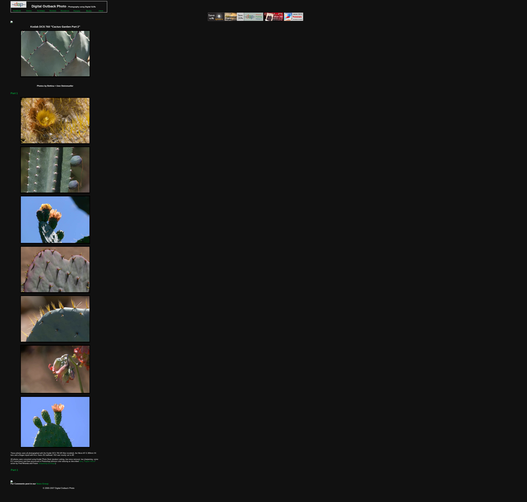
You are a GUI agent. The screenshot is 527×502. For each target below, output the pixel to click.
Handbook (17, 11)
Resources (65, 11)
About (101, 11)
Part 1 (14, 93)
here (81, 461)
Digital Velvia (90, 461)
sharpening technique (46, 463)
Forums (77, 11)
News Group (42, 484)
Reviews (53, 11)
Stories (29, 11)
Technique (41, 11)
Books (89, 11)
